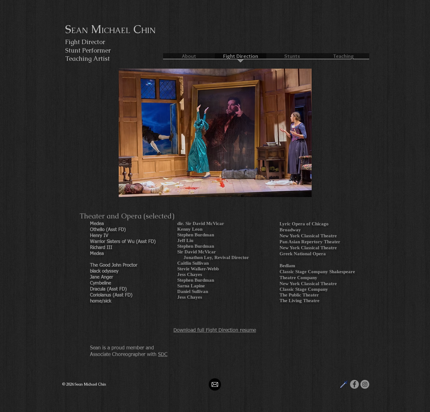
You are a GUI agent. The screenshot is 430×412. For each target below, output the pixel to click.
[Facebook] (354, 384)
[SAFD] (344, 384)
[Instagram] (364, 384)
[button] (215, 133)
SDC (162, 354)
